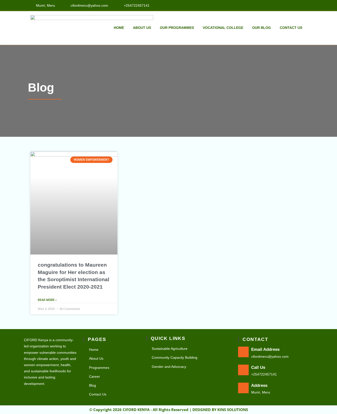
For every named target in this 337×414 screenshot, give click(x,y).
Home (119, 28)
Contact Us (291, 28)
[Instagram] (305, 5)
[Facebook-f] (295, 5)
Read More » (47, 300)
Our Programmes (177, 28)
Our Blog (261, 28)
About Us (142, 28)
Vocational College (223, 28)
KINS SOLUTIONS (232, 409)
